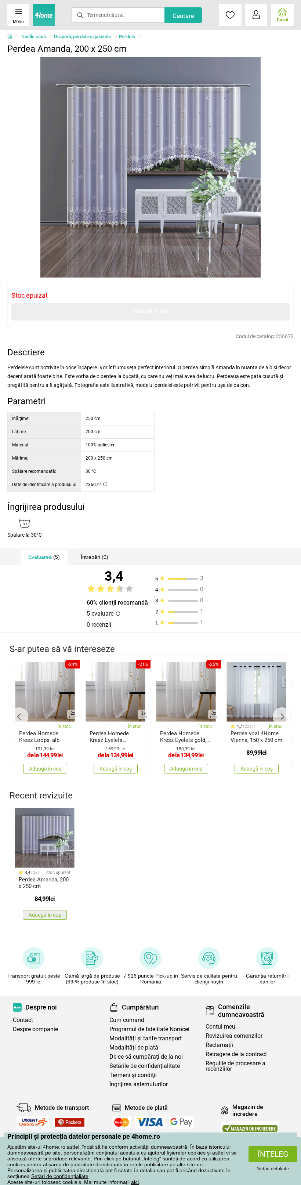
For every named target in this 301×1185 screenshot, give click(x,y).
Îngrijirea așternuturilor (138, 1084)
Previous (19, 716)
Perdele (127, 36)
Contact (23, 1020)
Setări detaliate (273, 1168)
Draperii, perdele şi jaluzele (82, 36)
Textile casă (33, 36)
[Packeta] (70, 1122)
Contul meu (220, 1026)
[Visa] (150, 1122)
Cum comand (126, 1020)
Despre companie (35, 1029)
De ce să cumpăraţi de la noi (146, 1056)
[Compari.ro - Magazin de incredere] (250, 1127)
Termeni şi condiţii (133, 1075)
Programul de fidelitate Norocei (149, 1029)
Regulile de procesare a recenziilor (235, 1066)
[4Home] (12, 36)
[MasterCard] (121, 1122)
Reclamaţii (219, 1045)
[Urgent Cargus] (33, 1122)
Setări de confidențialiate (59, 1176)
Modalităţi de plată (133, 1047)
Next (282, 716)
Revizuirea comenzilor (234, 1036)
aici (135, 1182)
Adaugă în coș (150, 311)
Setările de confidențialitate (144, 1066)
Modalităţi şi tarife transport (145, 1038)
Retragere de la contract (236, 1054)
